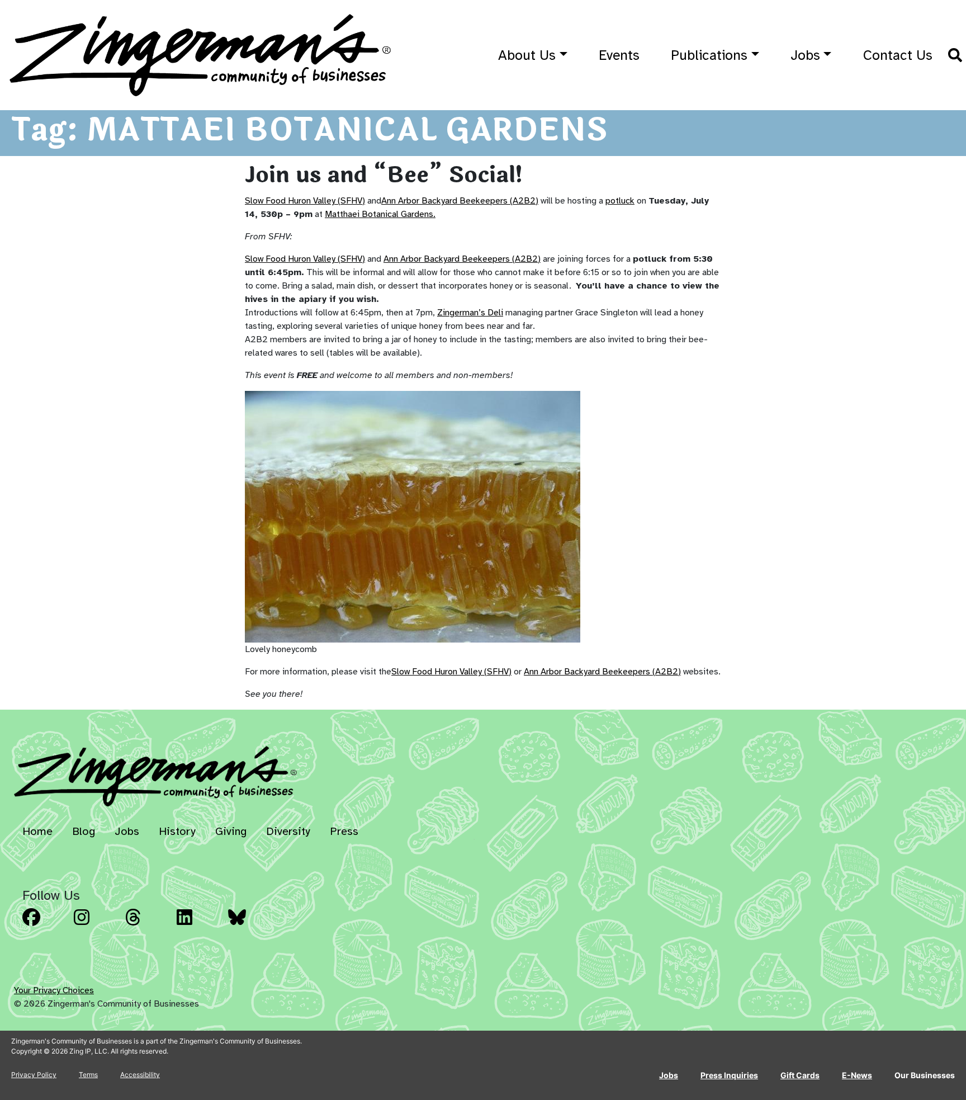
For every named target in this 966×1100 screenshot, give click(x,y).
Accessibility (140, 1074)
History (177, 831)
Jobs (805, 55)
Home (37, 831)
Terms (88, 1074)
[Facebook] (44, 925)
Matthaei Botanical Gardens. (380, 214)
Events (619, 55)
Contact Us (897, 55)
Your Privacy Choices (54, 990)
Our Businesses (924, 1075)
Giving (231, 831)
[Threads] (147, 925)
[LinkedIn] (199, 925)
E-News (857, 1075)
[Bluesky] (250, 925)
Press (344, 831)
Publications (709, 55)
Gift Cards (800, 1075)
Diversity (288, 831)
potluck (619, 200)
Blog (83, 831)
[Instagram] (96, 925)
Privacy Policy (33, 1074)
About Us (527, 55)
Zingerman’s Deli (470, 312)
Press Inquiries (729, 1075)
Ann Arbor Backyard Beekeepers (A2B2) (459, 200)
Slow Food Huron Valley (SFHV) (305, 200)
